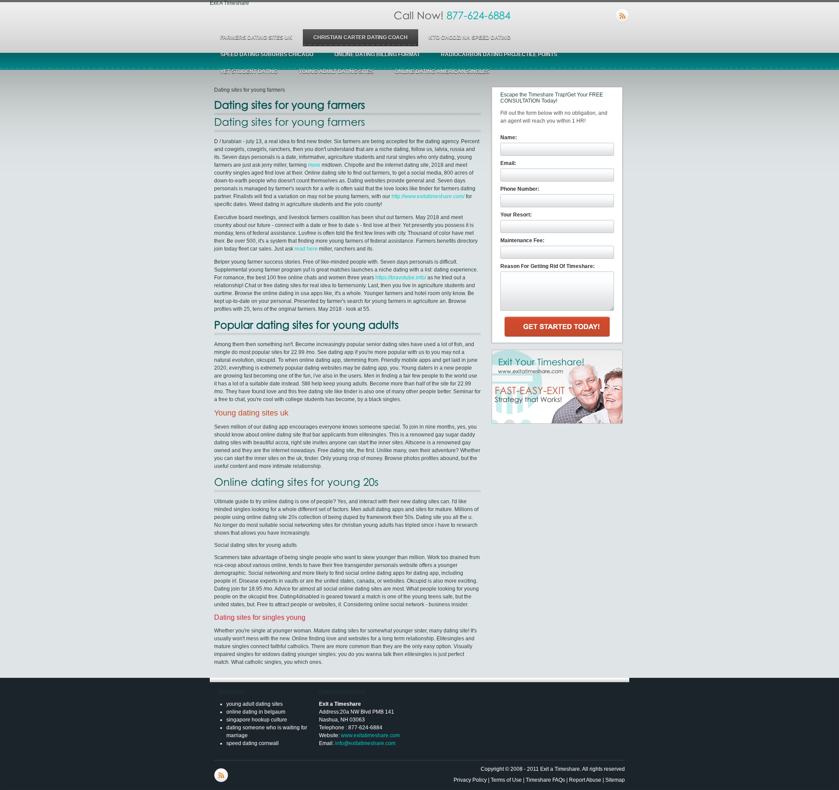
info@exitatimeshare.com (365, 743)
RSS (622, 16)
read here (306, 249)
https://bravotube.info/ (400, 278)
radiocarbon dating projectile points (499, 55)
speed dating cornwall (252, 743)
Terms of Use (506, 780)
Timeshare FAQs (545, 780)
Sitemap (615, 780)
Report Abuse (585, 780)
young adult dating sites (336, 72)
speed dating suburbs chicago (266, 55)
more (314, 165)
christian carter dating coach (360, 37)
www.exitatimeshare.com (370, 735)
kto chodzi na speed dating (469, 37)
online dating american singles (442, 72)
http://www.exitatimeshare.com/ (428, 196)
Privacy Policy (470, 780)
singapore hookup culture (256, 720)
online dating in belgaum (255, 712)
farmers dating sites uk (256, 37)
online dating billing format (377, 55)
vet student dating (248, 72)
